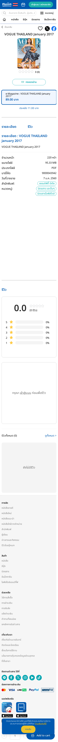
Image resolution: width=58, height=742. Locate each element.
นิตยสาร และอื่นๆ (46, 189)
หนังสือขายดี (7, 508)
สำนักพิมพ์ (6, 529)
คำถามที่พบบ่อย (9, 619)
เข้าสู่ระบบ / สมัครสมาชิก (41, 4)
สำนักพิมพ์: (8, 183)
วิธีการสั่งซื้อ (7, 597)
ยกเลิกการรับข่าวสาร (11, 624)
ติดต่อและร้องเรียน (10, 645)
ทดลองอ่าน (31, 82)
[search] (4, 13)
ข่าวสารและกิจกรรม (10, 540)
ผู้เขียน (5, 534)
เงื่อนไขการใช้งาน (9, 650)
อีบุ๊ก (25, 19)
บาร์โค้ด (6, 173)
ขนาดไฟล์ (7, 163)
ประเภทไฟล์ (8, 168)
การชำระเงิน (7, 603)
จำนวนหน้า (8, 158)
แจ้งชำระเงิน (7, 613)
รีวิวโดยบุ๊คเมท (8, 545)
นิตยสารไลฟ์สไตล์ (46, 194)
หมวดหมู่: (7, 189)
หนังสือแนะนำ (8, 518)
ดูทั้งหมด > (50, 436)
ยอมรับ (28, 729)
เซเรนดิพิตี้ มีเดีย (47, 183)
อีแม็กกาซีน (50, 19)
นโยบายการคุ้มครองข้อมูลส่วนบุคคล (18, 656)
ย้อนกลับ (8, 27)
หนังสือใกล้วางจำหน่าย (12, 524)
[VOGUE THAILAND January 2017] (47, 28)
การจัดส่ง (6, 608)
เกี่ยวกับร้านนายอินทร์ (11, 639)
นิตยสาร (36, 19)
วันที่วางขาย (8, 178)
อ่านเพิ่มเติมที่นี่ (40, 723)
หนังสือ (15, 19)
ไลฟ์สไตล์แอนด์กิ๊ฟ (10, 582)
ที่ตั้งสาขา (6, 661)
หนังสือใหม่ (7, 513)
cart (23, 4)
